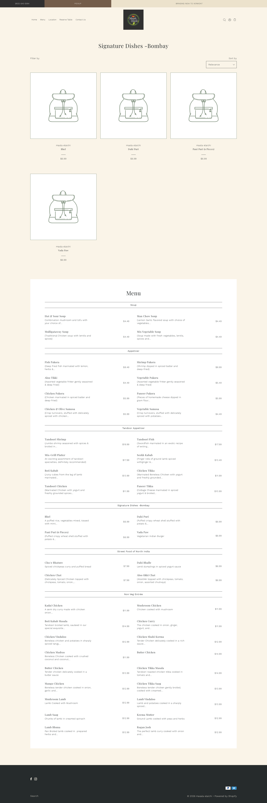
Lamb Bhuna (52, 727)
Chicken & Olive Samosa (60, 409)
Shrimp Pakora (146, 362)
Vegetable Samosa (148, 409)
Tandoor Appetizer (133, 428)
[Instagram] (36, 780)
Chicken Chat (53, 575)
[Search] (224, 19)
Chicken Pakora (54, 393)
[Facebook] (32, 780)
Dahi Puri (143, 516)
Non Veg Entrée (133, 594)
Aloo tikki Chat (146, 575)
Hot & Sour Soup (55, 316)
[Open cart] (235, 19)
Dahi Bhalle (144, 562)
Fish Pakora (52, 362)
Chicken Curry (146, 621)
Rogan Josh (144, 727)
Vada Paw (143, 532)
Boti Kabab (51, 470)
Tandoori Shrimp (55, 439)
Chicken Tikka (146, 470)
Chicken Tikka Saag (149, 683)
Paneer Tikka (145, 486)
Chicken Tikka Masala (150, 668)
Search (34, 796)
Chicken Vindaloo (55, 636)
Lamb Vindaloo (146, 699)
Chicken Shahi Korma (150, 636)
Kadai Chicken (54, 605)
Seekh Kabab (145, 455)
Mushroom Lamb (55, 699)
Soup (133, 305)
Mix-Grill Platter (55, 455)
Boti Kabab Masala (56, 621)
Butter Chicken (146, 652)
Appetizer (133, 351)
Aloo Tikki (51, 377)
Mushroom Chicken (149, 605)
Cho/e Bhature (54, 562)
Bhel (47, 516)
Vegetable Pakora (147, 377)
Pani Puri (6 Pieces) (57, 532)
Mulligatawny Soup (56, 331)
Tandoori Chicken (56, 486)
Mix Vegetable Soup (149, 331)
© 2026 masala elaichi (199, 796)
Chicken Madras (55, 652)
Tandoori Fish (145, 439)
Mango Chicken (54, 683)
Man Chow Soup (147, 316)
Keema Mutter (145, 714)
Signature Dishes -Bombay (133, 505)
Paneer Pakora (146, 393)
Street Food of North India (133, 551)
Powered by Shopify (226, 796)
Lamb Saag (51, 714)
